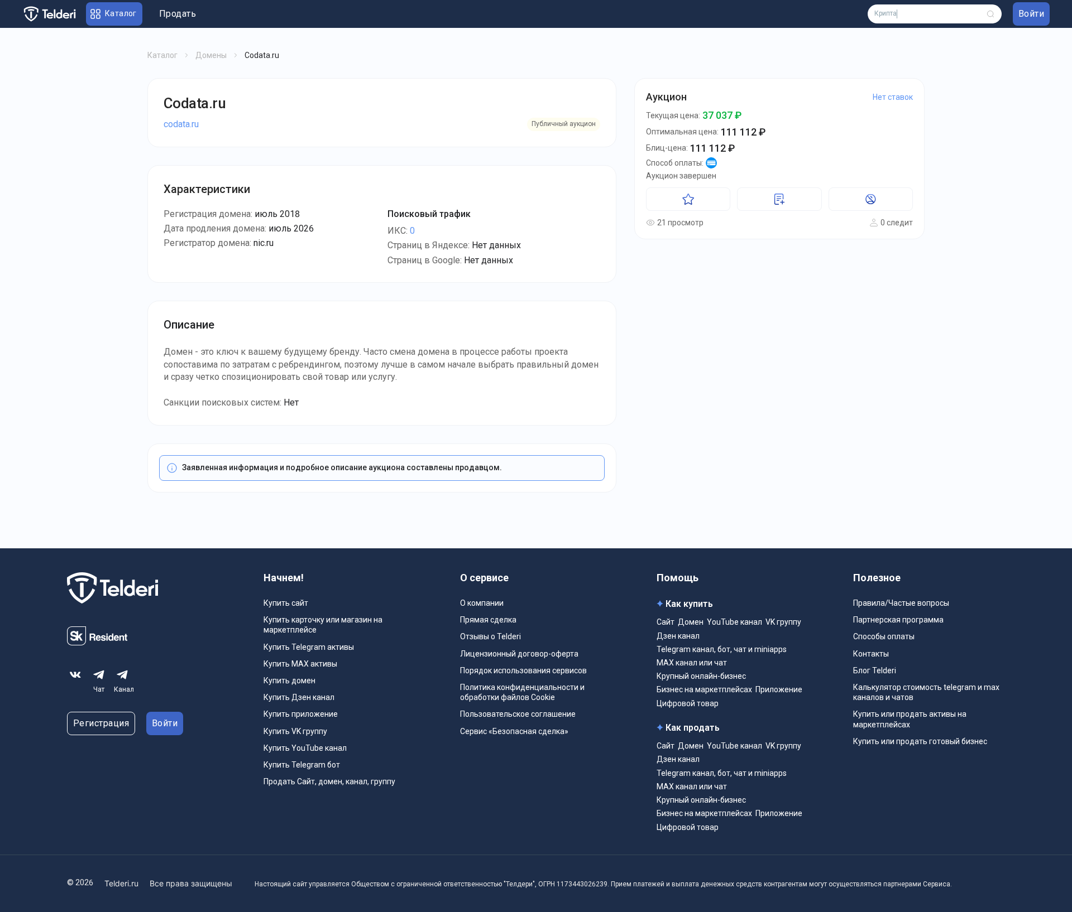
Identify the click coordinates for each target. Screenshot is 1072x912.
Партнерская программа (898, 619)
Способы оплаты (884, 636)
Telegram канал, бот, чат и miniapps (722, 649)
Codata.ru (195, 103)
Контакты (871, 653)
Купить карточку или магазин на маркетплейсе (323, 624)
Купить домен (289, 680)
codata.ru (181, 124)
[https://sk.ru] (97, 642)
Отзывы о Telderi (490, 636)
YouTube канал (734, 621)
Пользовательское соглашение (518, 714)
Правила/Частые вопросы (901, 603)
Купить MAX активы (300, 663)
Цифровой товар (688, 703)
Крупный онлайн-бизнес (701, 676)
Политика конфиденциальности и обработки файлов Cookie (522, 692)
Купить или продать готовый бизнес (920, 741)
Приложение (778, 689)
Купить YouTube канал (305, 748)
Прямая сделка (488, 619)
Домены (211, 55)
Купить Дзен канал (299, 697)
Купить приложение (301, 714)
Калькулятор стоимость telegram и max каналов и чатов (926, 692)
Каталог (162, 55)
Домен (691, 621)
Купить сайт (286, 603)
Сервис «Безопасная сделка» (514, 731)
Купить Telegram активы (309, 647)
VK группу (783, 621)
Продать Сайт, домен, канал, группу (329, 781)
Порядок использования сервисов (523, 670)
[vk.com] (75, 675)
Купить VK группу (295, 731)
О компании (482, 603)
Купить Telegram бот (302, 764)
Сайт (665, 621)
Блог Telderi (874, 670)
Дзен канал (678, 635)
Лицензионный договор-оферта (519, 653)
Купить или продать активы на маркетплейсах (909, 719)
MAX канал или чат (692, 662)
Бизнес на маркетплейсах (704, 689)
